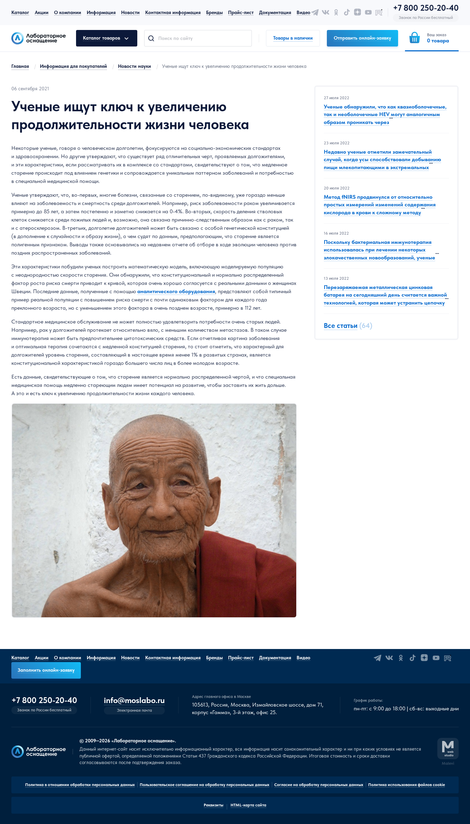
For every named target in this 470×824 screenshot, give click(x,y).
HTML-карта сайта (248, 805)
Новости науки (134, 66)
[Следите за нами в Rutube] (379, 12)
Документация (275, 12)
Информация (101, 12)
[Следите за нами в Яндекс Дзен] (357, 12)
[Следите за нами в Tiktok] (347, 12)
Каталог (20, 12)
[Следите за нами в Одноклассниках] (336, 12)
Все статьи (340, 325)
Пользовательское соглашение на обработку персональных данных (204, 784)
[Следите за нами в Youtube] (368, 12)
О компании (67, 12)
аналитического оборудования (176, 291)
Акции (42, 12)
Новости (130, 12)
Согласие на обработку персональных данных (318, 784)
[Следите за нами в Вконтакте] (325, 12)
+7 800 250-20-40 (426, 7)
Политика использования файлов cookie (406, 784)
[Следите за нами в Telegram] (315, 12)
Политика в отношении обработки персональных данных (80, 784)
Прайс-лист (241, 12)
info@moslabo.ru (134, 700)
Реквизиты (213, 805)
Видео (303, 12)
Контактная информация (173, 12)
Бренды (214, 12)
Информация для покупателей (73, 66)
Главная (20, 66)
